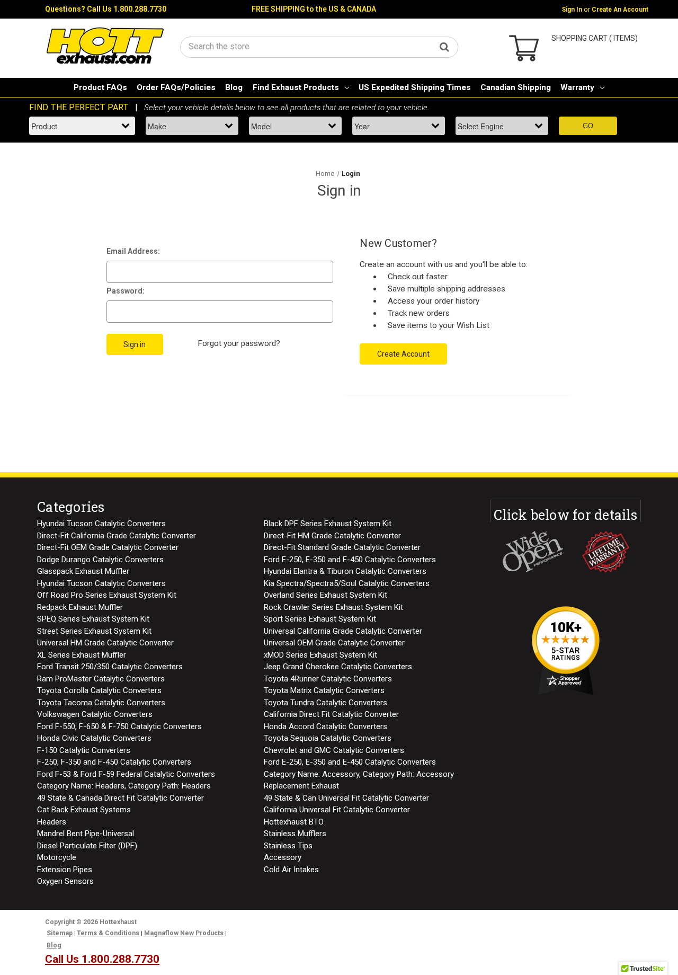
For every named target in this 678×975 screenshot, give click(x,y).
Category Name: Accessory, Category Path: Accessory (359, 774)
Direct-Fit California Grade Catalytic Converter (116, 535)
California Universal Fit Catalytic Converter (337, 809)
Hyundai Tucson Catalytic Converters (101, 523)
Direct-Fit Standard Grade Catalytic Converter (342, 547)
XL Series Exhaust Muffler (81, 655)
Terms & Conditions (108, 933)
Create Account (403, 354)
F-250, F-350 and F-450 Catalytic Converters (114, 762)
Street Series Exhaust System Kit (94, 631)
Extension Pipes (64, 869)
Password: (125, 291)
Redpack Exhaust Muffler (80, 607)
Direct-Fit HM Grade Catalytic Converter (332, 535)
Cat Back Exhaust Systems (84, 809)
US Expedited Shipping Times (415, 87)
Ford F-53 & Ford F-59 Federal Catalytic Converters (126, 774)
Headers (51, 822)
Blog (234, 87)
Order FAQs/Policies (176, 87)
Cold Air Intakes (291, 869)
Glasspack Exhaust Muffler (83, 571)
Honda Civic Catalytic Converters (94, 738)
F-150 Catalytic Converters (83, 750)
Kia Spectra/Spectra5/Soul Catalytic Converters (347, 583)
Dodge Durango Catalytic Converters (100, 559)
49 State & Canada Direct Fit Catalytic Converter (120, 798)
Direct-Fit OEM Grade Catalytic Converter (108, 547)
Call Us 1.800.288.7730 (126, 9)
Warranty (577, 87)
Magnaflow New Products (184, 933)
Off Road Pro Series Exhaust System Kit (106, 595)
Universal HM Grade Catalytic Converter (105, 643)
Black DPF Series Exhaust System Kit (327, 523)
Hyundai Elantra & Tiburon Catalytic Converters (345, 571)
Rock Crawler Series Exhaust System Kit (333, 607)
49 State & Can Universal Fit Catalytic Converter (346, 798)
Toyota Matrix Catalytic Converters (324, 690)
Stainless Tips (288, 845)
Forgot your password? (239, 343)
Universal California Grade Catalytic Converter (343, 631)
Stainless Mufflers (295, 833)
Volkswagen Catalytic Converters (95, 714)
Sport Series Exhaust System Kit (320, 619)
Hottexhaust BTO (294, 822)
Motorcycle (56, 857)
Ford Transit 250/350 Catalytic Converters (110, 666)
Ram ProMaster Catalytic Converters (101, 679)
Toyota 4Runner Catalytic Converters (328, 679)
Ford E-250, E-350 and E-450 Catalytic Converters (350, 559)
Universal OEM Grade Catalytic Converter (334, 643)
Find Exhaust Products (296, 87)
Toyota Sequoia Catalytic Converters (327, 738)
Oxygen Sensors (65, 881)
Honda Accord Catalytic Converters (325, 726)
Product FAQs (100, 87)
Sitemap (60, 933)
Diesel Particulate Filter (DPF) (87, 845)
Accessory (282, 857)
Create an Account (620, 9)
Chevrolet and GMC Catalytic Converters (334, 750)
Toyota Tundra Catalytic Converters (325, 702)
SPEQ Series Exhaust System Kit (93, 619)
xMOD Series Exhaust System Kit (320, 655)
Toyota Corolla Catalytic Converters (99, 690)
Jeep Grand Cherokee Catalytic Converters (338, 666)
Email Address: (133, 251)
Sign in (572, 9)
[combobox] (319, 46)
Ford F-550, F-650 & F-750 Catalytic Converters (119, 726)
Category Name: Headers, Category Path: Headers (124, 786)
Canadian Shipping (515, 87)
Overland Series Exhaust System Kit (325, 595)
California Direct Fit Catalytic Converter (331, 714)
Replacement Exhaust (301, 786)
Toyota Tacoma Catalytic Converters (101, 702)
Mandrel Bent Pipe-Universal (85, 833)
